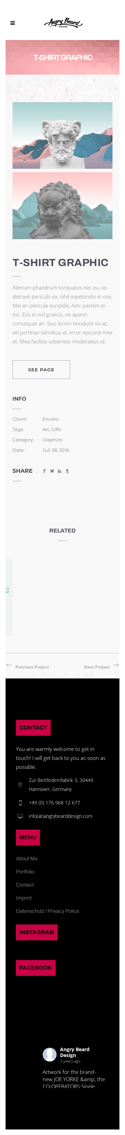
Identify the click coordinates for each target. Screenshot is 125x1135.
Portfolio (25, 871)
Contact (25, 885)
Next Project (97, 667)
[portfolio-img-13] (62, 205)
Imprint (24, 898)
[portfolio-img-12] (62, 134)
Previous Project (32, 667)
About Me (27, 858)
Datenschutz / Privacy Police (47, 911)
